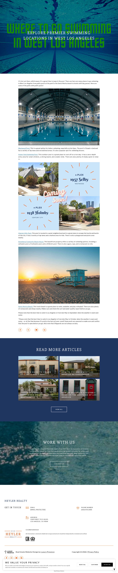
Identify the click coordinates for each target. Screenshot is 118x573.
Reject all (82, 564)
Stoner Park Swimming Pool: (28, 154)
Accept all (107, 564)
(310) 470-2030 (86, 509)
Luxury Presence (48, 552)
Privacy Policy (93, 552)
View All (59, 409)
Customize (94, 564)
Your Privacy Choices (59, 571)
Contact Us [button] (59, 464)
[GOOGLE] (21, 558)
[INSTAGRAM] (11, 558)
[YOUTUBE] (16, 558)
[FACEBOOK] (6, 558)
